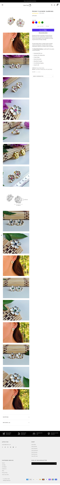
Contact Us (4, 468)
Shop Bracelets (34, 452)
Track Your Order (5, 474)
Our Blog (3, 464)
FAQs (3, 470)
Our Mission (4, 466)
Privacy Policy (4, 472)
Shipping (5, 417)
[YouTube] (13, 447)
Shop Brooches (34, 454)
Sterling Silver (43, 69)
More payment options (43, 32)
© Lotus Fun (6, 478)
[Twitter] (5, 447)
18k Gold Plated (49, 69)
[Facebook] (2, 447)
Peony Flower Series (40, 67)
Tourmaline (38, 69)
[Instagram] (7, 447)
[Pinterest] (10, 447)
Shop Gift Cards (34, 456)
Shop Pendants (34, 448)
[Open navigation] (2, 4)
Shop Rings (33, 444)
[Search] (51, 5)
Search (3, 462)
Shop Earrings (34, 446)
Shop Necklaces (34, 450)
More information (38, 76)
